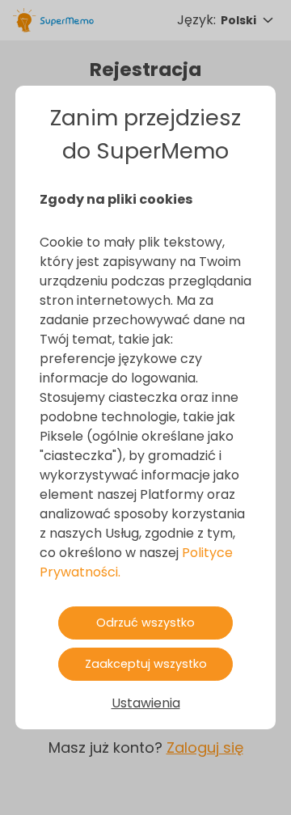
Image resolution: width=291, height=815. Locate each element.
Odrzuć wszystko (145, 622)
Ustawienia (146, 703)
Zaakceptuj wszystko (146, 664)
